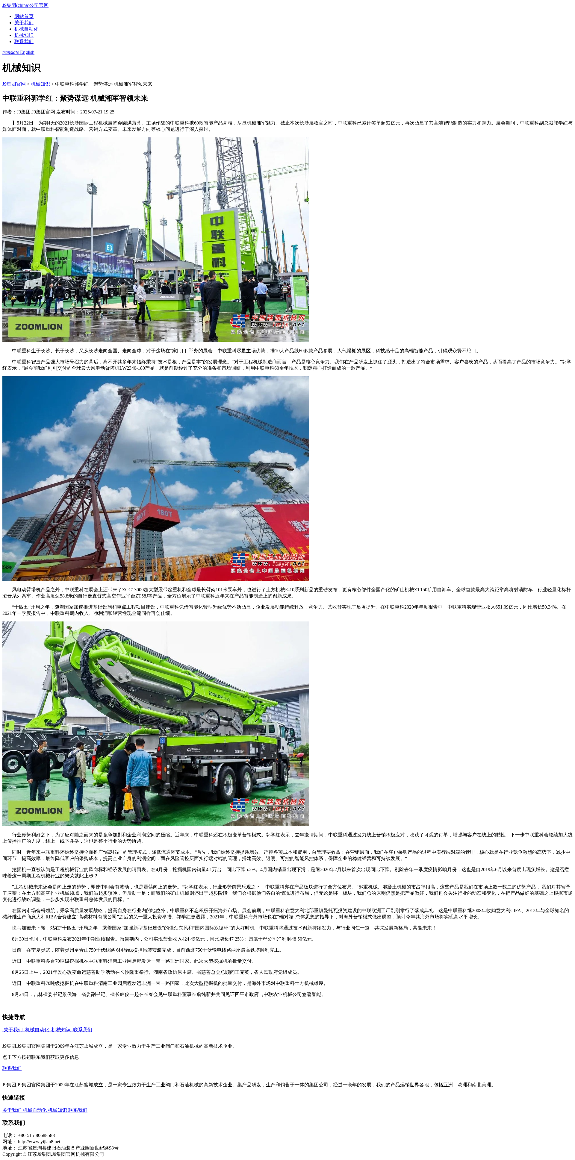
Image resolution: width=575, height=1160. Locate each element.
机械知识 (24, 35)
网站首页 (24, 16)
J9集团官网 (14, 84)
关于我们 (24, 22)
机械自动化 (26, 28)
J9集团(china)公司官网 (25, 5)
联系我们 (24, 41)
